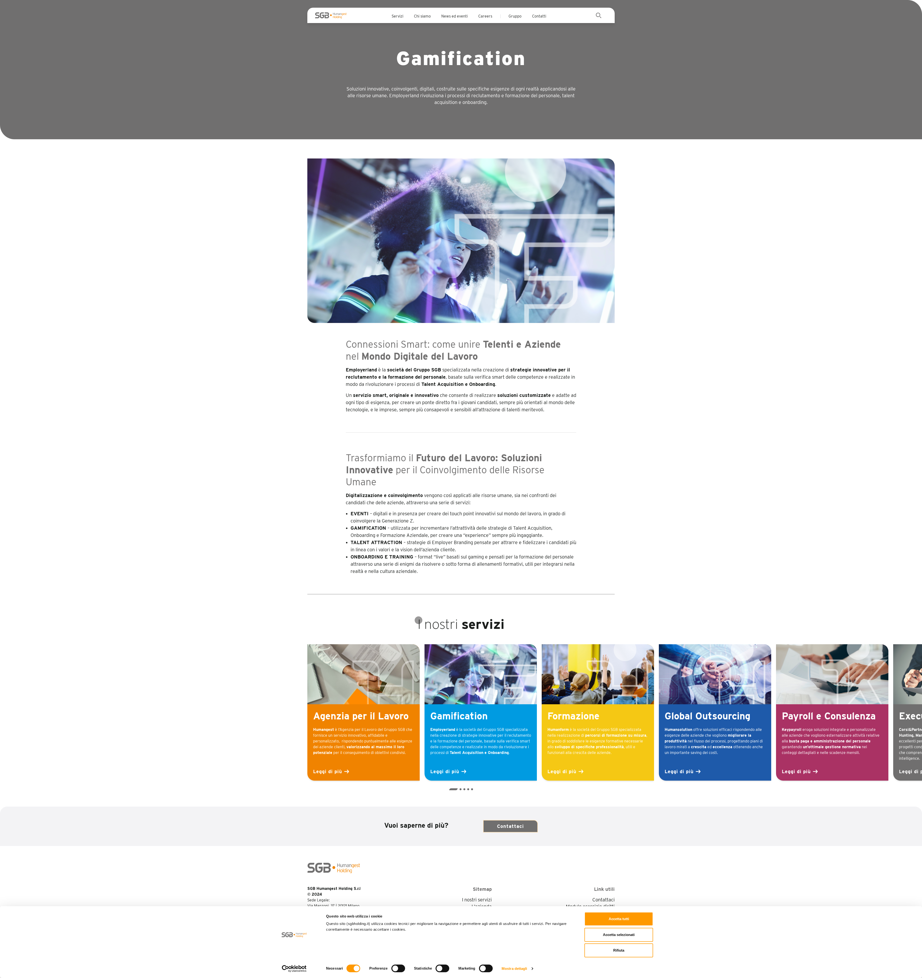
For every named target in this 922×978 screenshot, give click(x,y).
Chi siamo (422, 16)
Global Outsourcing (707, 716)
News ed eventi (454, 16)
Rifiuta (618, 950)
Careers (485, 16)
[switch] (398, 968)
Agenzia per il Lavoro (361, 716)
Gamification (459, 716)
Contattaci (510, 826)
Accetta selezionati (619, 935)
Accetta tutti (619, 919)
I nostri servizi (477, 900)
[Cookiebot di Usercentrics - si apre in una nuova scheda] (294, 968)
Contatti (539, 16)
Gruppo (515, 16)
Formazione (573, 716)
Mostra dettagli (514, 968)
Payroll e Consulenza (829, 716)
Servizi (397, 16)
